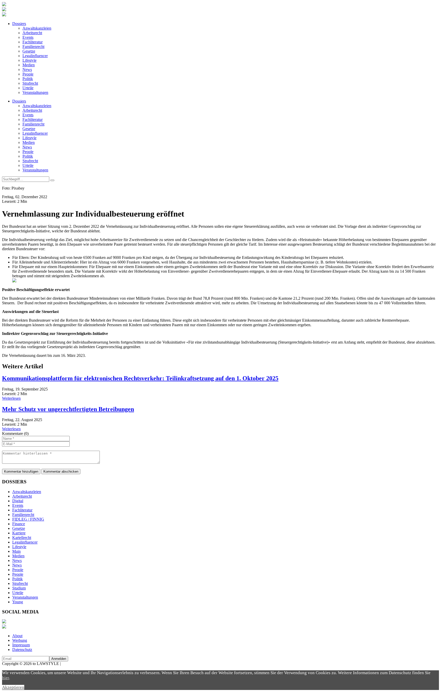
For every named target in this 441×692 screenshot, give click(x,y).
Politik (27, 79)
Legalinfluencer (35, 56)
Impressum (21, 645)
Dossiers (19, 23)
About (17, 636)
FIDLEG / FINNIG (28, 519)
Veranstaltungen (35, 92)
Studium (19, 588)
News (27, 69)
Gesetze (28, 51)
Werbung (19, 640)
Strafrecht (30, 83)
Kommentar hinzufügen (21, 471)
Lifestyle (29, 60)
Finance (18, 524)
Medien (28, 65)
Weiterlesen (11, 398)
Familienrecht (33, 46)
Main (16, 551)
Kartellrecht (21, 537)
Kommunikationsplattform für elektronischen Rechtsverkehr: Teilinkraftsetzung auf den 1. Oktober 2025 (140, 378)
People (27, 74)
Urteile (27, 88)
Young (17, 602)
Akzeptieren (13, 687)
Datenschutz (22, 649)
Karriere (19, 533)
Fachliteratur (32, 42)
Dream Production (76, 663)
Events (27, 37)
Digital (17, 501)
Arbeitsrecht (32, 33)
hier (5, 677)
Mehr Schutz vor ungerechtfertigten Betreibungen (68, 409)
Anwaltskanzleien (36, 28)
